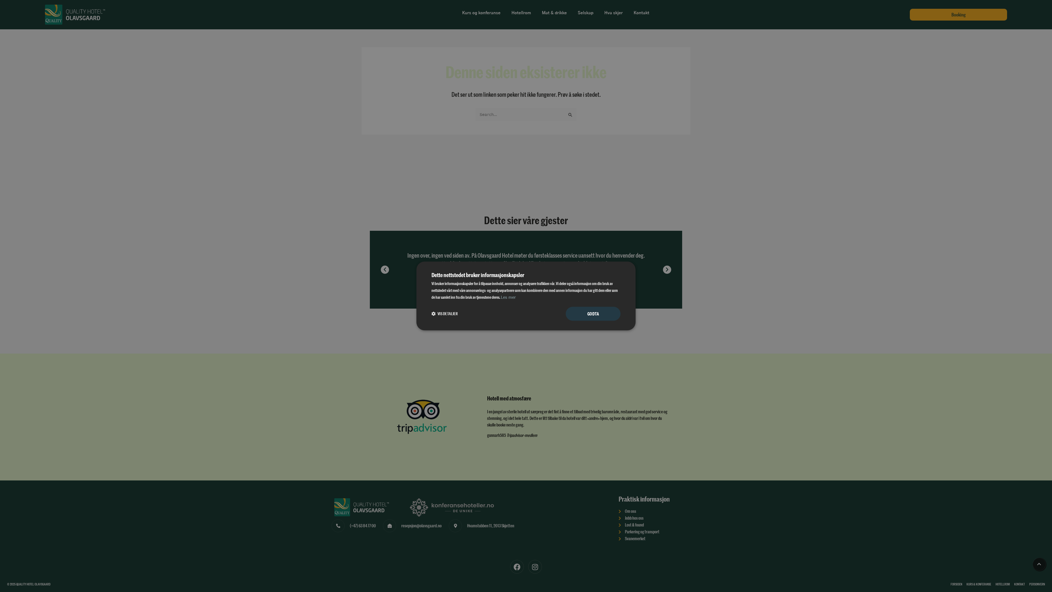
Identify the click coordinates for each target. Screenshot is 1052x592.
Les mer (508, 297)
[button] (444, 314)
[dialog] (526, 295)
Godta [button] (593, 313)
